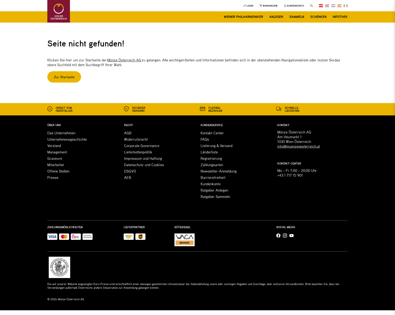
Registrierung (211, 158)
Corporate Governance (141, 145)
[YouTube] (291, 235)
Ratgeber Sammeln (215, 196)
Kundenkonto (211, 184)
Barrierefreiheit (213, 177)
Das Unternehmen (61, 133)
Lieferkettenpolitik (138, 152)
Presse (52, 177)
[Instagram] (285, 235)
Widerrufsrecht (136, 139)
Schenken (318, 17)
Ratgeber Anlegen (214, 190)
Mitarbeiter (55, 164)
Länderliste (209, 152)
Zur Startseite (64, 77)
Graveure (54, 158)
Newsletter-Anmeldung (219, 171)
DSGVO (130, 171)
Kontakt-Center (212, 133)
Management (57, 152)
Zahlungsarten (212, 164)
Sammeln (296, 17)
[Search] (311, 5)
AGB (127, 133)
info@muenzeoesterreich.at (298, 146)
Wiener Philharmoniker (243, 17)
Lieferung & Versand (216, 145)
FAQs (205, 139)
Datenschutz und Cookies (144, 164)
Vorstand (54, 145)
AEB (127, 177)
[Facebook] (278, 235)
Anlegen (276, 17)
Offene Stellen (58, 171)
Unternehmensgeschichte (67, 139)
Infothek (340, 17)
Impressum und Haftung (143, 158)
